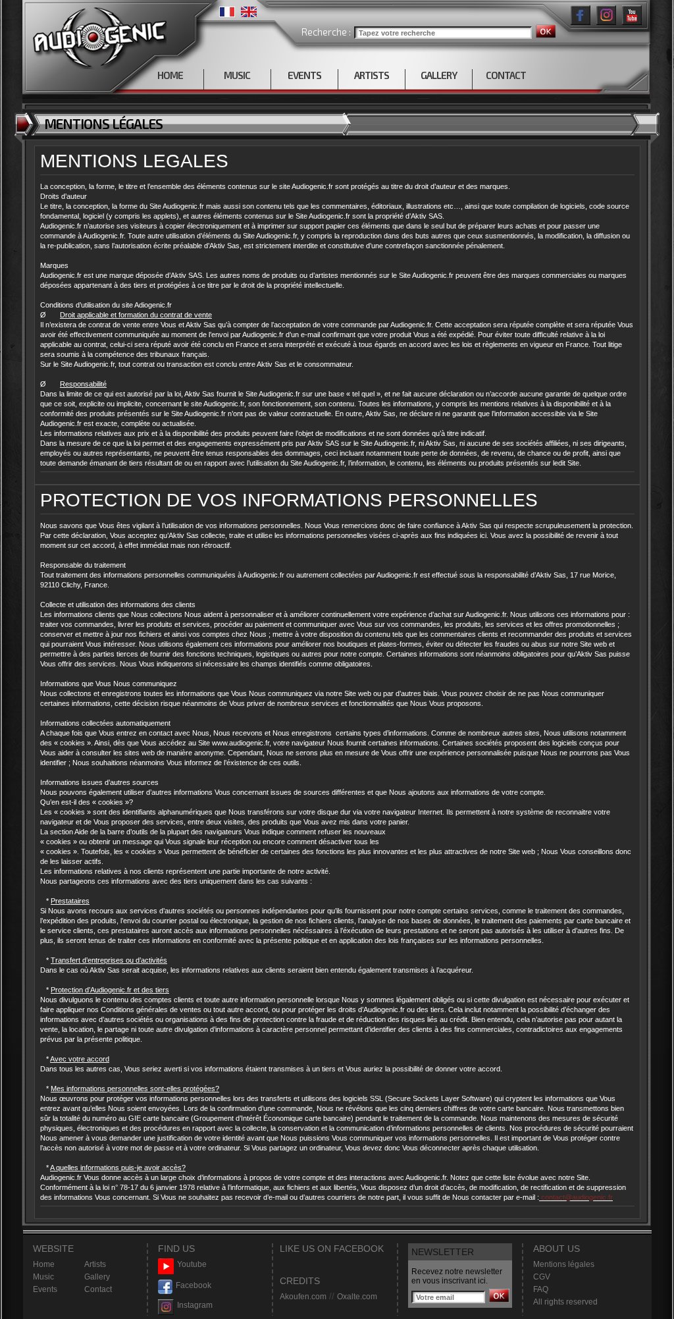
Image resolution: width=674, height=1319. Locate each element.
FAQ (540, 1289)
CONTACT (506, 75)
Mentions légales (563, 1264)
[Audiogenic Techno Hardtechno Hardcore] (97, 34)
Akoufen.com (303, 1296)
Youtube (192, 1264)
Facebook (193, 1285)
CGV (541, 1276)
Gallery (97, 1276)
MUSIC (237, 75)
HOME (170, 75)
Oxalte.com (357, 1296)
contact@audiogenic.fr (576, 1197)
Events (45, 1289)
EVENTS (304, 75)
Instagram (195, 1305)
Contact (98, 1289)
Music (43, 1276)
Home (44, 1264)
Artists (95, 1264)
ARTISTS (371, 75)
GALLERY (439, 75)
